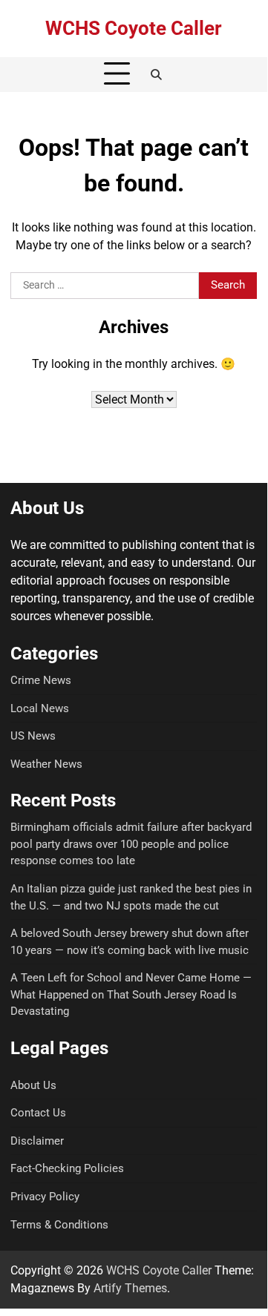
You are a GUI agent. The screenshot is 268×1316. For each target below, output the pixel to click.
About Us (33, 1085)
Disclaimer (37, 1141)
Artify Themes (130, 1288)
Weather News (46, 764)
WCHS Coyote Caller (133, 28)
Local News (39, 708)
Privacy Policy (44, 1196)
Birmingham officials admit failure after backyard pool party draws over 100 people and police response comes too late (131, 843)
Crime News (40, 680)
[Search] (157, 74)
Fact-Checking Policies (67, 1168)
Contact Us (38, 1112)
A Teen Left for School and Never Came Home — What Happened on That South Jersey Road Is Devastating (131, 994)
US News (33, 736)
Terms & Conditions (59, 1224)
